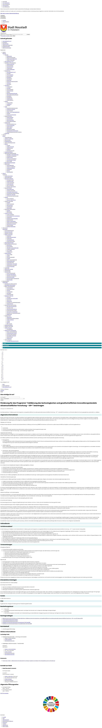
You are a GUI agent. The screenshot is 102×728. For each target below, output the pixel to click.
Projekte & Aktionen (11, 249)
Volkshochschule (10, 146)
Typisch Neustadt (10, 182)
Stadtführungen (10, 181)
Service (8, 322)
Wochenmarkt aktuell (11, 274)
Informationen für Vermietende (13, 216)
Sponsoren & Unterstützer (12, 311)
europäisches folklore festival (13, 193)
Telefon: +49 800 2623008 (10, 638)
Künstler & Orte (10, 307)
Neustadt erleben (8, 188)
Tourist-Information (9, 176)
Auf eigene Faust (10, 180)
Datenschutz (5, 725)
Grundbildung (10, 329)
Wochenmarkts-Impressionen (13, 278)
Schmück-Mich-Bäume (11, 334)
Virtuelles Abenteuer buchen (12, 341)
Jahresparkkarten (10, 240)
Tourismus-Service (8, 213)
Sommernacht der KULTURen (12, 196)
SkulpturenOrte (10, 303)
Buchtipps (9, 293)
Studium (8, 105)
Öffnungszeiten (6, 21)
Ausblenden (2, 15)
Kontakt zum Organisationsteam (13, 302)
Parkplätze (9, 236)
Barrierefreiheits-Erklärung (8, 721)
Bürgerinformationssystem (12, 81)
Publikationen (9, 252)
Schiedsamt (9, 169)
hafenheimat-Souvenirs (12, 265)
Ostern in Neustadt (11, 60)
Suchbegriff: (2, 397)
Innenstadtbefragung (9, 230)
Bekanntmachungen (7, 47)
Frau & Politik (9, 161)
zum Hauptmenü (6, 2)
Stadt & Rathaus (6, 385)
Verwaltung (7, 85)
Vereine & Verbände (9, 138)
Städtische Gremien (11, 109)
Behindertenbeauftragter (12, 93)
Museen (6, 197)
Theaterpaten (10, 206)
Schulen (8, 145)
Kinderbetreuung (8, 141)
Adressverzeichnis (10, 64)
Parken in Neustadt (8, 234)
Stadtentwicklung (8, 116)
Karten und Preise (10, 204)
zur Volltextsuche (6, 6)
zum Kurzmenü (6, 5)
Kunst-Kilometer (10, 184)
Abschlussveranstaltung (12, 309)
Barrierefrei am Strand (11, 224)
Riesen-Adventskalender (12, 260)
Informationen (10, 287)
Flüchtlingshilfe (10, 172)
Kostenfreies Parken (11, 241)
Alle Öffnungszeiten (4, 693)
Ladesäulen (9, 238)
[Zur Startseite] (13, 31)
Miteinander (7, 164)
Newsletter (9, 84)
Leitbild (8, 256)
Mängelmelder (5, 43)
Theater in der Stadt (11, 190)
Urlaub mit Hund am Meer (12, 222)
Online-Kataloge (10, 319)
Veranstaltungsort (10, 289)
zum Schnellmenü (6, 4)
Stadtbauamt (9, 98)
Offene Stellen (10, 102)
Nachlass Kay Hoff (10, 150)
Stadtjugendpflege (9, 152)
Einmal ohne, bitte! (10, 277)
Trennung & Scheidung (11, 158)
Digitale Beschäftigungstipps (13, 318)
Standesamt (9, 78)
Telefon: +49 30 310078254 (10, 649)
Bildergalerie (9, 128)
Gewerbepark (7, 270)
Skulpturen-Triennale (11, 194)
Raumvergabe (10, 76)
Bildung (6, 144)
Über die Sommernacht (11, 306)
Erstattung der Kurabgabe (12, 218)
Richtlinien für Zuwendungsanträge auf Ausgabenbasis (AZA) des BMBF (17, 623)
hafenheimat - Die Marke (12, 263)
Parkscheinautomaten (11, 237)
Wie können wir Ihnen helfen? (6, 34)
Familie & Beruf (10, 157)
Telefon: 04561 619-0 (9, 676)
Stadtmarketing (10, 100)
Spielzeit (8, 202)
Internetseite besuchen (9, 640)
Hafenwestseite (10, 117)
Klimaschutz (9, 245)
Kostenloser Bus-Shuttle (12, 310)
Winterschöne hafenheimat (10, 330)
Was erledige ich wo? (7, 41)
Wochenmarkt (8, 271)
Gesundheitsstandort (9, 242)
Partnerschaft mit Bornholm (12, 130)
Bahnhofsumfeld (10, 120)
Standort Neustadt (8, 232)
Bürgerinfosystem (6, 46)
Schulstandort (10, 118)
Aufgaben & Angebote (11, 156)
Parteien (8, 113)
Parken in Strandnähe (11, 221)
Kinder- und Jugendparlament (13, 112)
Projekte (8, 258)
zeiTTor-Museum (10, 185)
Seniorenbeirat (10, 110)
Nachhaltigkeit (10, 246)
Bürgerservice (7, 70)
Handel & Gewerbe (8, 233)
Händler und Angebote (11, 275)
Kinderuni (9, 149)
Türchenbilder (9, 291)
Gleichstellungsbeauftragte (12, 94)
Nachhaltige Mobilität (11, 121)
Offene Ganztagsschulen (10, 142)
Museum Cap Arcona (11, 186)
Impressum (5, 722)
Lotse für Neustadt (10, 125)
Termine (8, 290)
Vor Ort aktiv (9, 250)
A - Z (3, 23)
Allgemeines (9, 317)
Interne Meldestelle (11, 69)
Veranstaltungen (8, 137)
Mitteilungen (9, 56)
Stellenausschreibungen (8, 45)
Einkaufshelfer (9, 279)
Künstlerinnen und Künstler (12, 298)
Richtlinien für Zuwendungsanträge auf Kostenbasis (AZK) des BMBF (16, 622)
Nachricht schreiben (9, 680)
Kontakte (9, 73)
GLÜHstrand (9, 338)
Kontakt (4, 20)
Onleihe (8, 321)
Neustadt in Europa (11, 129)
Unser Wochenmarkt (11, 273)
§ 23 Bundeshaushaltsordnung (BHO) (10, 619)
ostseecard (9, 217)
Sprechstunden (10, 66)
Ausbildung (9, 104)
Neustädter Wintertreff (11, 335)
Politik (6, 106)
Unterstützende (10, 294)
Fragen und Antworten (11, 114)
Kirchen (8, 170)
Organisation (9, 68)
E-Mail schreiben (8, 639)
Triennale (9, 297)
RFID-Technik (9, 323)
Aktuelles (6, 54)
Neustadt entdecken (9, 178)
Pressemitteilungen (11, 261)
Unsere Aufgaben (10, 214)
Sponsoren (9, 299)
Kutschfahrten (10, 337)
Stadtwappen (10, 126)
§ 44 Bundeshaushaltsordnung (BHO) (10, 621)
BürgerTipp (9, 80)
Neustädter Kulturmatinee (12, 192)
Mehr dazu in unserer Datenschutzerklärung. (9, 13)
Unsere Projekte (10, 225)
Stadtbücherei (10, 148)
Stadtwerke (7, 267)
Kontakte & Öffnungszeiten (10, 62)
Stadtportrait (7, 122)
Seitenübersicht (6, 719)
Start (4, 384)
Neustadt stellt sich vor (11, 124)
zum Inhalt (5, 1)
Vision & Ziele (9, 254)
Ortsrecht (9, 82)
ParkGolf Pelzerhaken (11, 226)
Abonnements (10, 205)
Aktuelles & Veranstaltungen (12, 154)
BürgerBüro (5, 42)
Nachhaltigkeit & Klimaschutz (11, 244)
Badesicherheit (10, 220)
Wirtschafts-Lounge (9, 269)
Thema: (2, 398)
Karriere (8, 92)
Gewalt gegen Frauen (11, 160)
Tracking (4, 723)
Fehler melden (5, 726)
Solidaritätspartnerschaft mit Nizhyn (14, 132)
